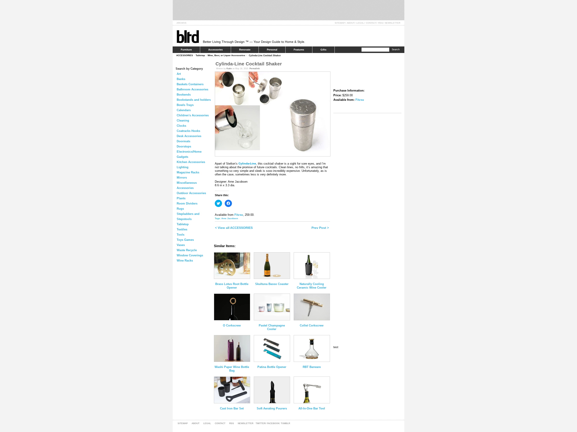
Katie (229, 68)
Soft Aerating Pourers (272, 408)
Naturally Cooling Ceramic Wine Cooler (311, 285)
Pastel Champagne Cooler (272, 327)
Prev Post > (320, 228)
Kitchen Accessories (191, 162)
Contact (371, 23)
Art (179, 74)
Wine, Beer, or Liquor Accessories (226, 55)
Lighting (182, 167)
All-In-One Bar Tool (311, 408)
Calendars (184, 110)
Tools (180, 234)
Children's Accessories (193, 115)
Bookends (184, 94)
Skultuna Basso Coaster (271, 284)
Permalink (255, 68)
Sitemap (340, 23)
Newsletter (392, 23)
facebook (273, 423)
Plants (181, 198)
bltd (187, 36)
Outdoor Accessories (191, 193)
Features (299, 49)
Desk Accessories (189, 136)
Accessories (215, 49)
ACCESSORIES (184, 55)
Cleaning (183, 120)
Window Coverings (190, 255)
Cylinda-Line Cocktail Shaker (265, 55)
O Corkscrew (232, 325)
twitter (261, 423)
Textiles (182, 229)
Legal (360, 23)
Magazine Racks (188, 172)
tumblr (285, 423)
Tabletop (200, 55)
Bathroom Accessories (192, 89)
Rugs (180, 208)
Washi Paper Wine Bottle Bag (232, 368)
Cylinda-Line (247, 163)
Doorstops (184, 146)
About (351, 23)
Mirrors (182, 177)
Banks (181, 79)
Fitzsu (238, 214)
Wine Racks (185, 260)
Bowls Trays (185, 105)
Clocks (181, 125)
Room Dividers (187, 203)
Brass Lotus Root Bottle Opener (231, 285)
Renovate (244, 49)
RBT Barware (312, 367)
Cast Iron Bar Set (232, 408)
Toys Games (185, 239)
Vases (181, 245)
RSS (380, 23)
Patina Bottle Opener (271, 367)
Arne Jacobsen (229, 218)
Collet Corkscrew (311, 325)
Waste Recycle (187, 250)
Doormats (183, 141)
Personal (272, 49)
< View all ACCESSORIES (234, 228)
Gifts (323, 49)
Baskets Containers (190, 84)
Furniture (186, 49)
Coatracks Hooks (188, 131)
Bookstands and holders (194, 99)
